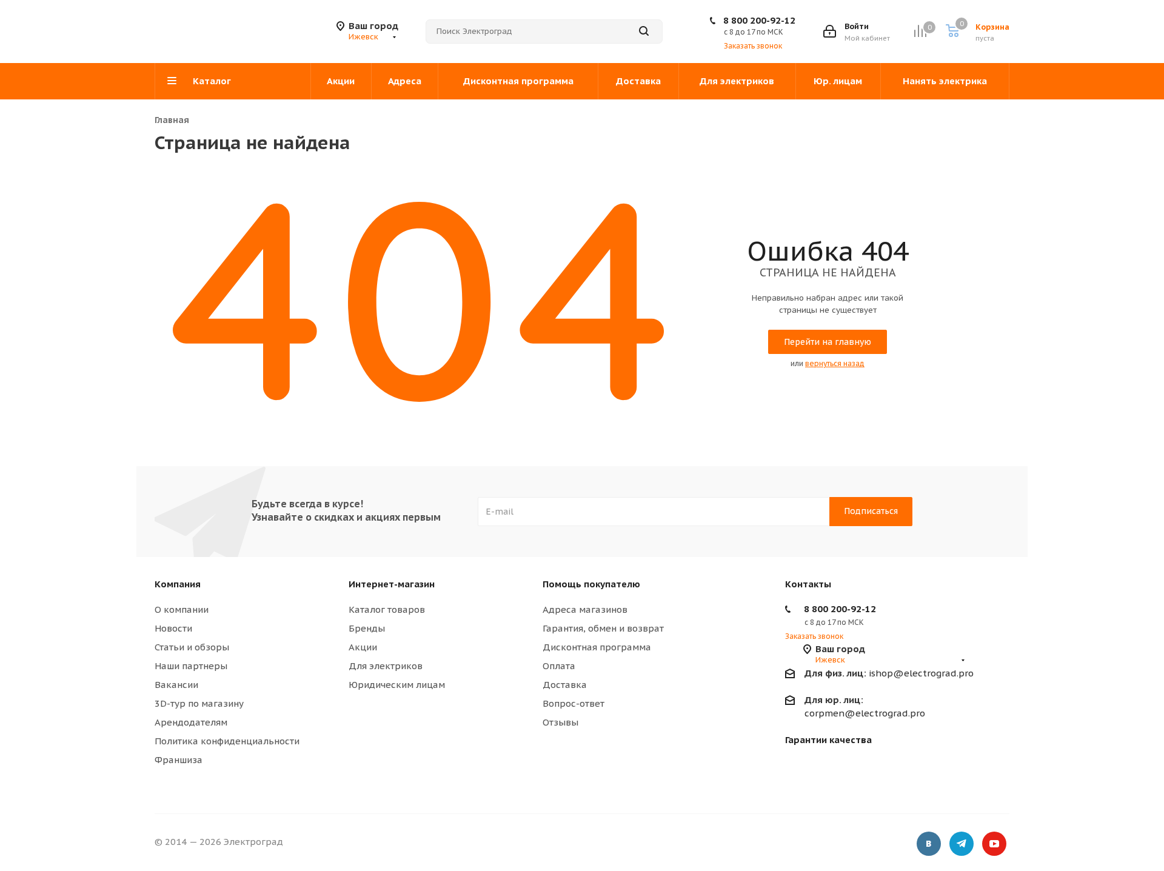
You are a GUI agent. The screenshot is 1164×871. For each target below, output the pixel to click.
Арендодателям (191, 722)
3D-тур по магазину (199, 703)
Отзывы (560, 722)
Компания (178, 584)
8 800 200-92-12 (759, 20)
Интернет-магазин (392, 584)
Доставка (565, 684)
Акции (363, 647)
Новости (173, 628)
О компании (182, 609)
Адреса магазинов (585, 609)
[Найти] (644, 31)
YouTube (994, 844)
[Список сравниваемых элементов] (920, 31)
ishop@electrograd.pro (889, 673)
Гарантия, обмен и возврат (603, 628)
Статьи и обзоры (192, 647)
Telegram (961, 844)
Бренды (367, 628)
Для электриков (386, 666)
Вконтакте (929, 844)
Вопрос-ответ (573, 703)
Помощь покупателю (591, 584)
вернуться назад (835, 363)
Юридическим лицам (397, 684)
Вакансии (176, 684)
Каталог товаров (387, 609)
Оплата (559, 666)
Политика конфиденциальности (227, 741)
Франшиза (178, 760)
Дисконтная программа (597, 647)
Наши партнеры (191, 666)
